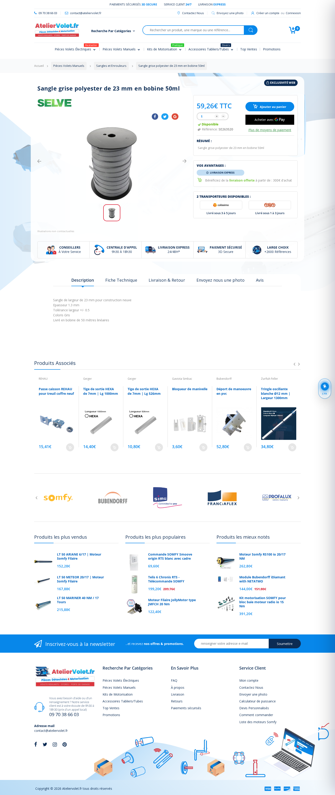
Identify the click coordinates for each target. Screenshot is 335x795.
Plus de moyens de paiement (269, 130)
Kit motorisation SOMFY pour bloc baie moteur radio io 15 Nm (262, 602)
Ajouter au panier (272, 107)
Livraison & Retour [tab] (167, 280)
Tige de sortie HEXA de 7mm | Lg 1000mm (100, 391)
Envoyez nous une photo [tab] (220, 280)
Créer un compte (268, 13)
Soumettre (285, 644)
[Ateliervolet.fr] (57, 29)
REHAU (43, 379)
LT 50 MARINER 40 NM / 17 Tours (78, 600)
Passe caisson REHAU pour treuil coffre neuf (56, 391)
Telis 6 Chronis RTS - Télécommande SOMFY (166, 579)
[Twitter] (164, 116)
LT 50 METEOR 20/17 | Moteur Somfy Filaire (80, 579)
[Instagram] (55, 744)
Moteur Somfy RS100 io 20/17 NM (262, 556)
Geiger (87, 379)
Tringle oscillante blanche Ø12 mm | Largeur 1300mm (275, 393)
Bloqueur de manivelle (189, 389)
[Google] (175, 116)
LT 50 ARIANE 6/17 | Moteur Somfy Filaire (79, 556)
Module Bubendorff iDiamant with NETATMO (262, 579)
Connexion (293, 13)
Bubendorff (224, 379)
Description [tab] (82, 280)
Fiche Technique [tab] (121, 280)
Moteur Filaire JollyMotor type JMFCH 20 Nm (172, 602)
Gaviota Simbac (182, 379)
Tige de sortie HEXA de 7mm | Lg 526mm (144, 391)
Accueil (39, 66)
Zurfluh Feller (269, 379)
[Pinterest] (64, 744)
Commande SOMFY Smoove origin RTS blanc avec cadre (170, 556)
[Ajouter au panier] (70, 447)
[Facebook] (155, 116)
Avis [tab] (260, 280)
